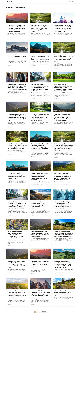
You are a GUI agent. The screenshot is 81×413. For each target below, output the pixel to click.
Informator (9, 2)
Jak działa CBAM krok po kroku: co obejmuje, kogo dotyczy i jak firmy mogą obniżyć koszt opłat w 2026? (16, 56)
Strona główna (72, 1)
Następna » (44, 311)
